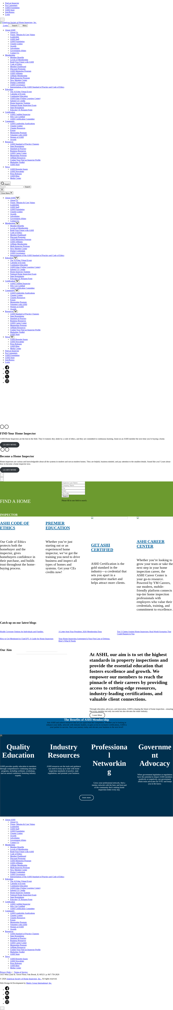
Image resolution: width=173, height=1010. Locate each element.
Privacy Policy (6, 972)
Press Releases (16, 174)
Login (7, 14)
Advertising (15, 48)
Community (10, 121)
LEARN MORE (9, 445)
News (7, 167)
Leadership (14, 37)
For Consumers (11, 5)
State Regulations (17, 108)
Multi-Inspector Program (20, 78)
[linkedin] (7, 373)
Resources (9, 142)
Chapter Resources (17, 128)
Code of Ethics (16, 64)
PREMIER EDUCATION (58, 525)
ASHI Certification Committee (22, 119)
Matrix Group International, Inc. (39, 983)
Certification (10, 112)
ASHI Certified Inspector (20, 114)
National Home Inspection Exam (23, 105)
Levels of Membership (19, 60)
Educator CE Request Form (21, 110)
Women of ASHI (17, 137)
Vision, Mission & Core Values (22, 35)
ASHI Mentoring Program (20, 71)
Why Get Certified (17, 117)
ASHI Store (10, 10)
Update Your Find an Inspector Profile (25, 160)
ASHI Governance (17, 85)
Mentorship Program (18, 133)
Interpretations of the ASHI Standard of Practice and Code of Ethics (37, 87)
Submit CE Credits (17, 101)
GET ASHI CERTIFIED (102, 547)
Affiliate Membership (18, 76)
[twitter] (7, 378)
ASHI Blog (14, 176)
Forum (12, 130)
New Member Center (18, 80)
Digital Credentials (17, 82)
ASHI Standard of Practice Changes (24, 144)
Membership (10, 55)
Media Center (15, 178)
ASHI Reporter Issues (19, 169)
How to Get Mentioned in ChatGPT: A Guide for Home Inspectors (26, 639)
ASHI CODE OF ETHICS (14, 525)
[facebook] (7, 369)
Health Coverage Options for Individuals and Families (22, 632)
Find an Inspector (12, 3)
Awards (13, 46)
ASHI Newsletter (17, 171)
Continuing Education (19, 96)
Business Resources (18, 151)
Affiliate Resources (17, 158)
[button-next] (2, 479)
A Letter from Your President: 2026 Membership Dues (80, 632)
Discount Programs (17, 69)
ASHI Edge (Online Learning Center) (25, 98)
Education (9, 89)
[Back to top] (2, 1008)
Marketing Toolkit (17, 162)
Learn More (97, 715)
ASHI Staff (14, 39)
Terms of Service (21, 972)
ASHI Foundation (12, 8)
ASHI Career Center (18, 153)
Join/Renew (10, 12)
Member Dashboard (18, 66)
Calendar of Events (17, 94)
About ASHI (10, 30)
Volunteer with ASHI (18, 135)
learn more (86, 797)
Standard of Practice (18, 149)
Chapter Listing (16, 44)
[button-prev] (2, 475)
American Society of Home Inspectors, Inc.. (24, 979)
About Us (14, 32)
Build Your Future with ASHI (22, 62)
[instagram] (7, 382)
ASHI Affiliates (16, 73)
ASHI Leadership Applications (22, 123)
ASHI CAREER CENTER (151, 543)
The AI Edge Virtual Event (21, 92)
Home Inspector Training (20, 103)
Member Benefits (17, 57)
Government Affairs (18, 51)
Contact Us (14, 53)
